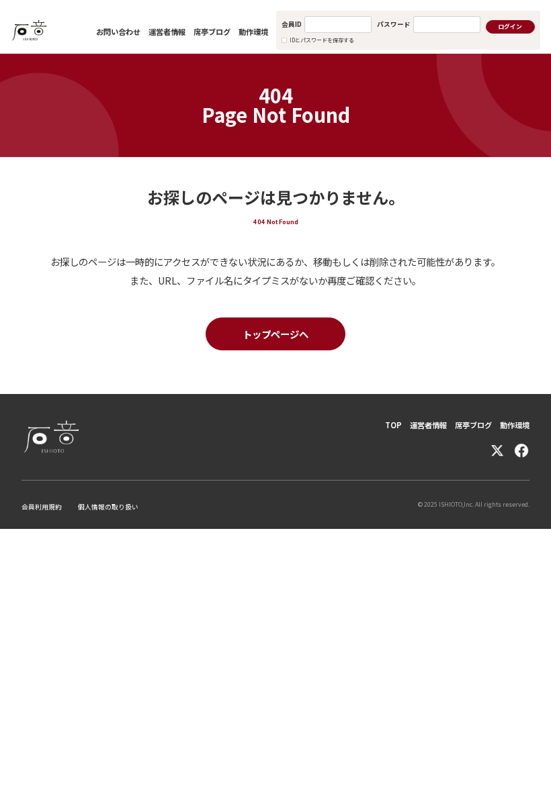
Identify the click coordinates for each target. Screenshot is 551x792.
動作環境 (253, 31)
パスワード (394, 24)
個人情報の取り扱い (108, 506)
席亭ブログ (212, 31)
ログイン (510, 26)
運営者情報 (167, 31)
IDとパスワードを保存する (322, 40)
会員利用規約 (42, 506)
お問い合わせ (118, 31)
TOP (393, 424)
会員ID (292, 24)
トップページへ (275, 334)
